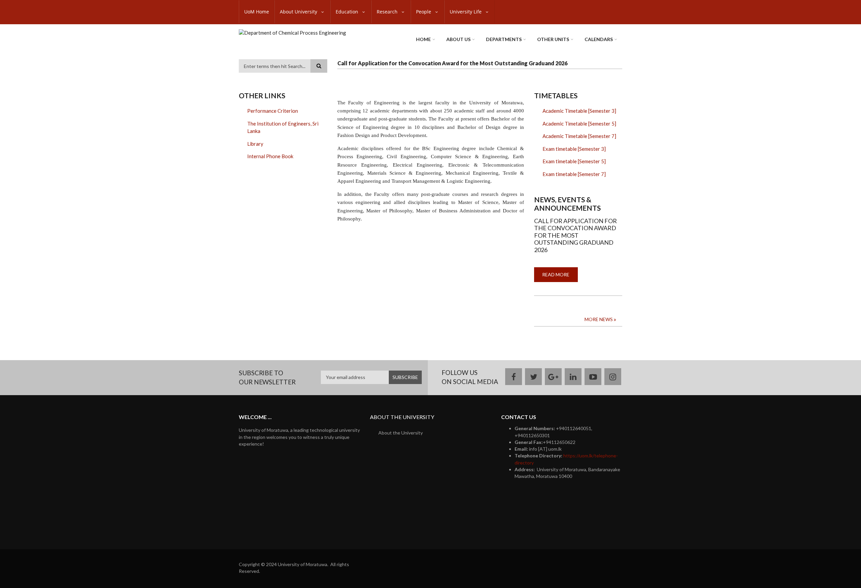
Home (423, 39)
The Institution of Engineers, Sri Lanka (283, 127)
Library (255, 144)
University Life (466, 11)
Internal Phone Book (270, 156)
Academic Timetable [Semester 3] (579, 111)
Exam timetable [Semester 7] (574, 174)
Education (348, 11)
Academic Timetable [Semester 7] (579, 136)
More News (599, 319)
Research (388, 11)
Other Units (553, 39)
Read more (560, 277)
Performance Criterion (272, 111)
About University (299, 11)
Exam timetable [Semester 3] (574, 149)
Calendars (599, 39)
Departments (504, 39)
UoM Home (256, 11)
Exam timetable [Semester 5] (574, 161)
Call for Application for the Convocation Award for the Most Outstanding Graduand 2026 (452, 63)
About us (458, 39)
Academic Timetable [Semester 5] (579, 123)
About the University (400, 433)
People (424, 11)
